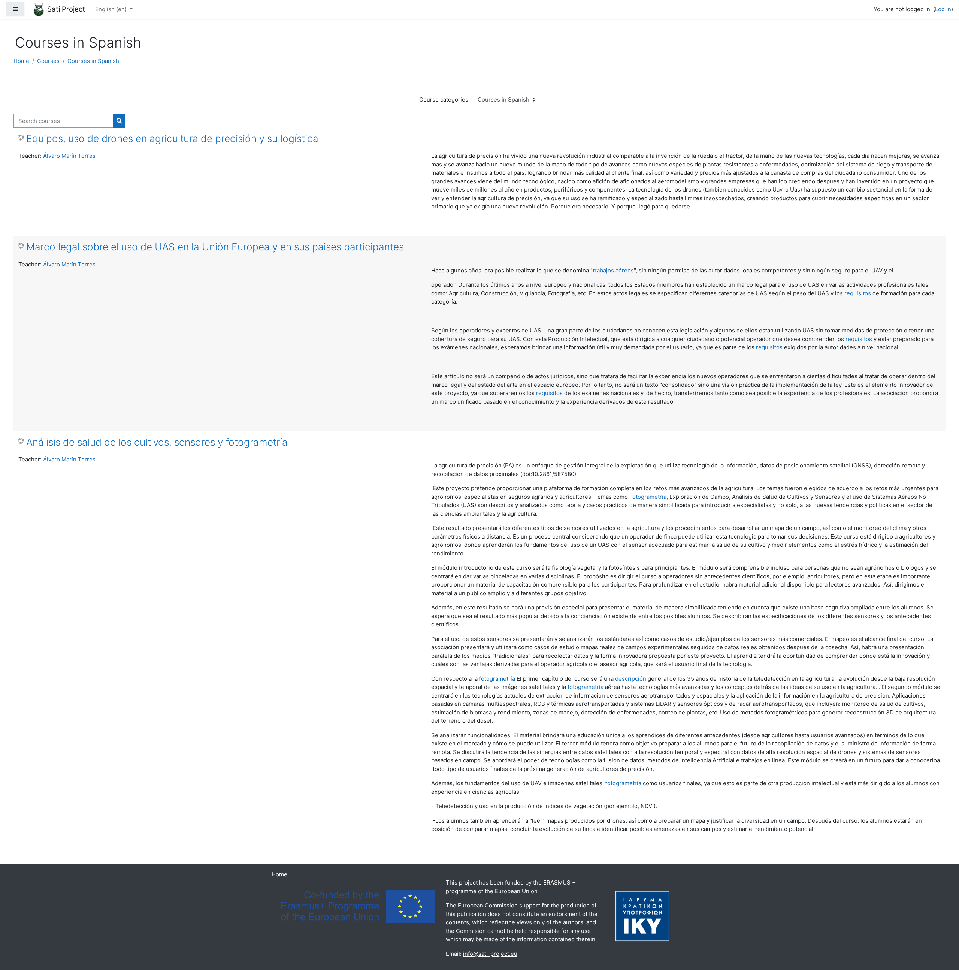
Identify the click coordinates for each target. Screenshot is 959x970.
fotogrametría (497, 678)
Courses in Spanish (93, 60)
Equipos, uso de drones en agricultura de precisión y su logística (172, 138)
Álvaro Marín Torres (69, 155)
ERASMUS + (559, 882)
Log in (943, 9)
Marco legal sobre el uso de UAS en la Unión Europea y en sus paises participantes (215, 247)
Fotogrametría (647, 496)
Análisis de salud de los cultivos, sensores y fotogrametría (157, 442)
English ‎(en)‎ (111, 9)
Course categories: (444, 99)
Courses (48, 60)
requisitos (857, 293)
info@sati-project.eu (490, 953)
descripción (630, 678)
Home (21, 60)
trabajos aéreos (613, 270)
